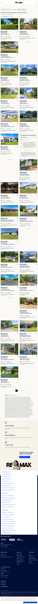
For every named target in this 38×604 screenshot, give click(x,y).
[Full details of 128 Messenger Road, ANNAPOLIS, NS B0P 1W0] (28, 303)
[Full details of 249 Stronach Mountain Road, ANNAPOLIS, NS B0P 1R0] (9, 210)
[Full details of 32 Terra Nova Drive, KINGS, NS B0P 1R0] (28, 70)
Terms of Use (3, 584)
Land (5, 481)
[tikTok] (10, 536)
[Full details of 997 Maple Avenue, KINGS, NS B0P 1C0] (28, 24)
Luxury (18, 564)
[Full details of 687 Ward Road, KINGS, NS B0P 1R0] (28, 210)
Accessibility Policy (4, 586)
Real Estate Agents (8, 487)
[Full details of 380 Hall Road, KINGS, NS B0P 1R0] (28, 280)
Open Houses (7, 483)
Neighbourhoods (20, 561)
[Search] (2, 3)
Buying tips (31, 555)
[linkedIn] (8, 536)
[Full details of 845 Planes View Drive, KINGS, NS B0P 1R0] (28, 257)
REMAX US (3, 554)
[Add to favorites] (17, 31)
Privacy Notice (3, 582)
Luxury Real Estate (8, 489)
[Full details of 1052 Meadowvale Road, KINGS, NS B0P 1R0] (28, 326)
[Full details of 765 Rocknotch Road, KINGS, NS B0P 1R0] (28, 349)
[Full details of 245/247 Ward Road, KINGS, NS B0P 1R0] (9, 280)
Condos (6, 476)
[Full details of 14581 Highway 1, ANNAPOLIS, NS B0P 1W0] (9, 70)
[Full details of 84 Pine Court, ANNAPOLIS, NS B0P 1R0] (28, 93)
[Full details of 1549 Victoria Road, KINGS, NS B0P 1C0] (9, 47)
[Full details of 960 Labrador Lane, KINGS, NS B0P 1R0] (28, 116)
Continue (26, 602)
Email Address (24, 137)
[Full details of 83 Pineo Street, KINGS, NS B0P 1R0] (9, 257)
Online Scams (3, 581)
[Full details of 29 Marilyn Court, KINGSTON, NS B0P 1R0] (9, 139)
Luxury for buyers (32, 558)
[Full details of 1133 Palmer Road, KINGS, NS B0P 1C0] (9, 326)
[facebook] (1, 536)
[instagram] (3, 536)
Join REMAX (3, 568)
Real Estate (7, 474)
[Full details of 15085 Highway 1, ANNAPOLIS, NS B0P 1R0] (9, 372)
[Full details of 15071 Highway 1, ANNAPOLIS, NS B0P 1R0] (9, 24)
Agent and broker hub (5, 571)
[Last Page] (24, 391)
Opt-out (33, 602)
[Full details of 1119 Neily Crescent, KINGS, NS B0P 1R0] (9, 187)
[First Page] (14, 391)
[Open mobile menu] (36, 2)
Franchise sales (3, 570)
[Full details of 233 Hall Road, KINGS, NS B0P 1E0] (9, 233)
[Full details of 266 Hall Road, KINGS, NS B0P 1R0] (9, 349)
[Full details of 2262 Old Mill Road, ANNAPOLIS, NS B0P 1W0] (9, 116)
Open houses (19, 558)
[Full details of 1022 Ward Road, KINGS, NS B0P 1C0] (9, 93)
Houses (6, 478)
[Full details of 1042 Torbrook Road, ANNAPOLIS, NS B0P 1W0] (28, 164)
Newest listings (19, 554)
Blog (30, 554)
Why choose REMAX (4, 575)
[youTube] (5, 536)
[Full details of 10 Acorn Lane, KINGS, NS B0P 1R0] (28, 187)
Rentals (6, 485)
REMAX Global (3, 555)
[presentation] (9, 24)
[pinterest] (6, 536)
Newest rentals (19, 555)
